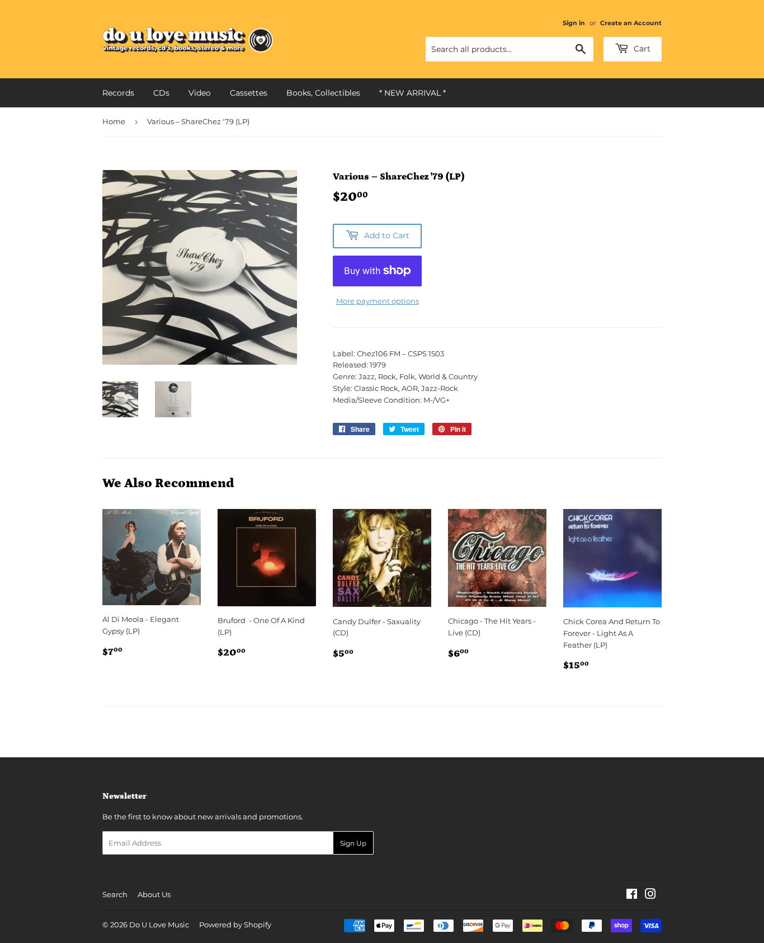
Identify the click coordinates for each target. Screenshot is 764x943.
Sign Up (353, 843)
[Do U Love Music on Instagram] (650, 895)
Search (115, 894)
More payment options (377, 300)
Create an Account (631, 23)
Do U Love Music (159, 924)
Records (118, 93)
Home (113, 121)
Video (199, 93)
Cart (640, 49)
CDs (161, 93)
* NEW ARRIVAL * (412, 93)
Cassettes (248, 93)
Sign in (574, 23)
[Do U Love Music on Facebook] (632, 895)
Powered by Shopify (235, 924)
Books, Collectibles (323, 93)
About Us (154, 894)
